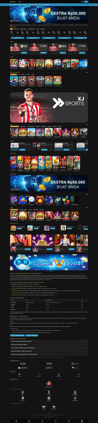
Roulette (28, 74)
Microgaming (43, 126)
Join (86, 1)
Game (37, 4)
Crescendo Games (30, 126)
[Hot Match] (11, 29)
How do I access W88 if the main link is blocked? (21, 341)
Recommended (13, 74)
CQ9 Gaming (35, 209)
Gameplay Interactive (14, 126)
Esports (19, 4)
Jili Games (54, 126)
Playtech (59, 126)
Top (19, 74)
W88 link (49, 413)
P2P (41, 4)
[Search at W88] (82, 2)
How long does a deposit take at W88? (19, 344)
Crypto (22, 1)
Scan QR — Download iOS (32, 335)
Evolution (37, 126)
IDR (19, 1)
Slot (31, 4)
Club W (30, 209)
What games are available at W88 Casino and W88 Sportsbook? (24, 354)
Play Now (28, 249)
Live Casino (25, 4)
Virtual (33, 74)
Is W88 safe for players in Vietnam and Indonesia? (21, 351)
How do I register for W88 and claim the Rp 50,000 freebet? (23, 347)
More (87, 72)
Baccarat (23, 74)
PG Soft (49, 126)
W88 (11, 4)
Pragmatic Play (22, 126)
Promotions (46, 4)
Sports (14, 4)
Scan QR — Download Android (17, 335)
